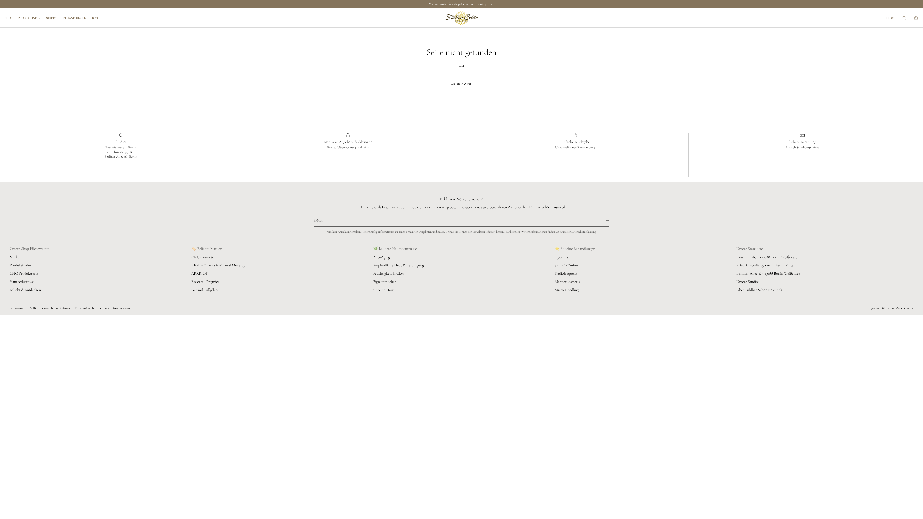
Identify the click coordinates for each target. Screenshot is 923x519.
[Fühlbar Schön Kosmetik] (461, 18)
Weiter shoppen (461, 84)
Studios (52, 18)
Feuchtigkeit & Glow (389, 273)
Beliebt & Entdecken (25, 289)
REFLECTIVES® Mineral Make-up (218, 265)
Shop (8, 18)
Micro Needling (567, 289)
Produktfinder (29, 18)
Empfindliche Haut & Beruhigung (398, 265)
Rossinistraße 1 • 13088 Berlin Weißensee (766, 257)
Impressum (17, 308)
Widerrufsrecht (85, 308)
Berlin (132, 147)
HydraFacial (564, 257)
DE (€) (890, 18)
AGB (32, 308)
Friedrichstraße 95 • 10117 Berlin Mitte (764, 265)
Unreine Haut (383, 289)
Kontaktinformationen (115, 308)
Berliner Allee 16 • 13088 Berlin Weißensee (768, 273)
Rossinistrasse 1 (116, 147)
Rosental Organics (205, 281)
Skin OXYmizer (566, 265)
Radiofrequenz (566, 273)
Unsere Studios (747, 281)
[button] (904, 17)
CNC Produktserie (24, 273)
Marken (15, 257)
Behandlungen (74, 18)
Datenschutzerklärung (55, 308)
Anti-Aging (381, 257)
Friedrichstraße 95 (116, 152)
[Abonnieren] (603, 220)
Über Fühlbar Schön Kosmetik (759, 289)
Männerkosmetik (567, 281)
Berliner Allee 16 (116, 156)
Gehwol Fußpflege (205, 289)
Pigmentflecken (385, 281)
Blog (95, 18)
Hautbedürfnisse (22, 281)
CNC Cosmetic (203, 257)
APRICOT (199, 273)
